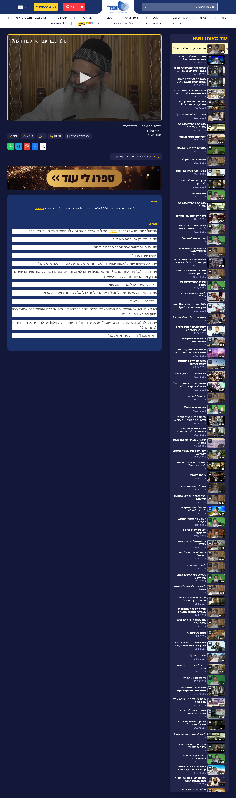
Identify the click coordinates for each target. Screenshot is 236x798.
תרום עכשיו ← (46, 6)
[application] (84, 78)
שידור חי (77, 6)
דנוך (113, 231)
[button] (84, 78)
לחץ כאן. (39, 208)
